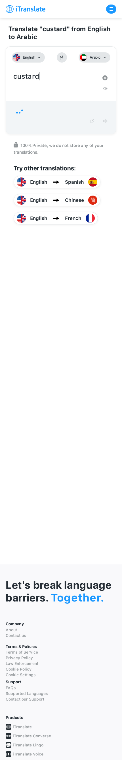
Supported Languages (27, 693)
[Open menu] (111, 9)
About (11, 630)
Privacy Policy (19, 658)
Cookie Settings (21, 675)
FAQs (11, 688)
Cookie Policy (18, 669)
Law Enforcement (22, 663)
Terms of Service (22, 652)
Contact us (16, 635)
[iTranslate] (25, 9)
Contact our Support (25, 699)
